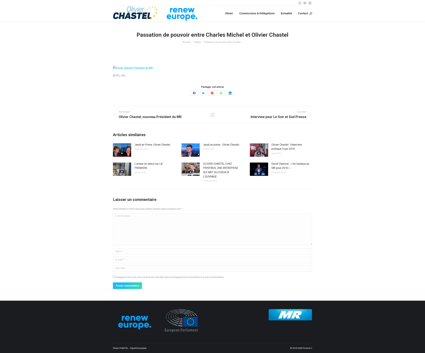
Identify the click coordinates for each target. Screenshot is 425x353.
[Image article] (122, 150)
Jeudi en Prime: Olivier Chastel (152, 144)
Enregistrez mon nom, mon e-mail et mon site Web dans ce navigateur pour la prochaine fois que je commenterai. (170, 277)
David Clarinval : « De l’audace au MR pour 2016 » (290, 166)
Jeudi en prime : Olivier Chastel (221, 144)
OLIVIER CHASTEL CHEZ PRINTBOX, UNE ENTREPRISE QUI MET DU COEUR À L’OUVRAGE (220, 170)
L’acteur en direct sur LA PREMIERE (148, 166)
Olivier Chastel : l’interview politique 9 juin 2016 (286, 147)
